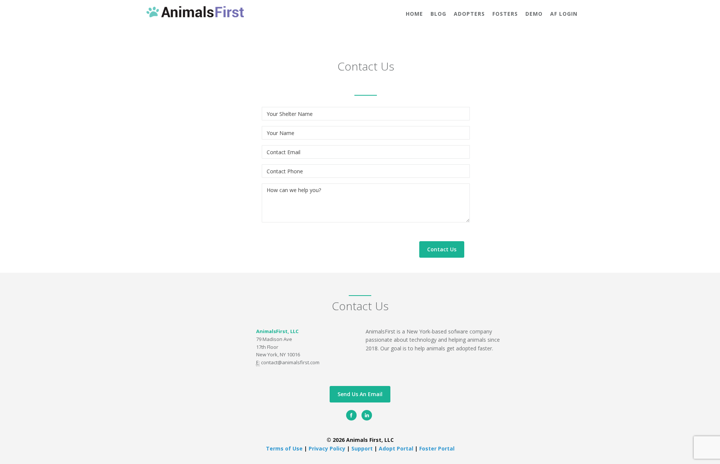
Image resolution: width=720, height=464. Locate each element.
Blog (438, 13)
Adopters (469, 13)
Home (414, 13)
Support (362, 448)
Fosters (505, 13)
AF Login (564, 13)
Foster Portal (436, 448)
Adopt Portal (397, 448)
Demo (534, 13)
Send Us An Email (360, 394)
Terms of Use (285, 448)
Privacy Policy (328, 448)
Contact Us (441, 249)
